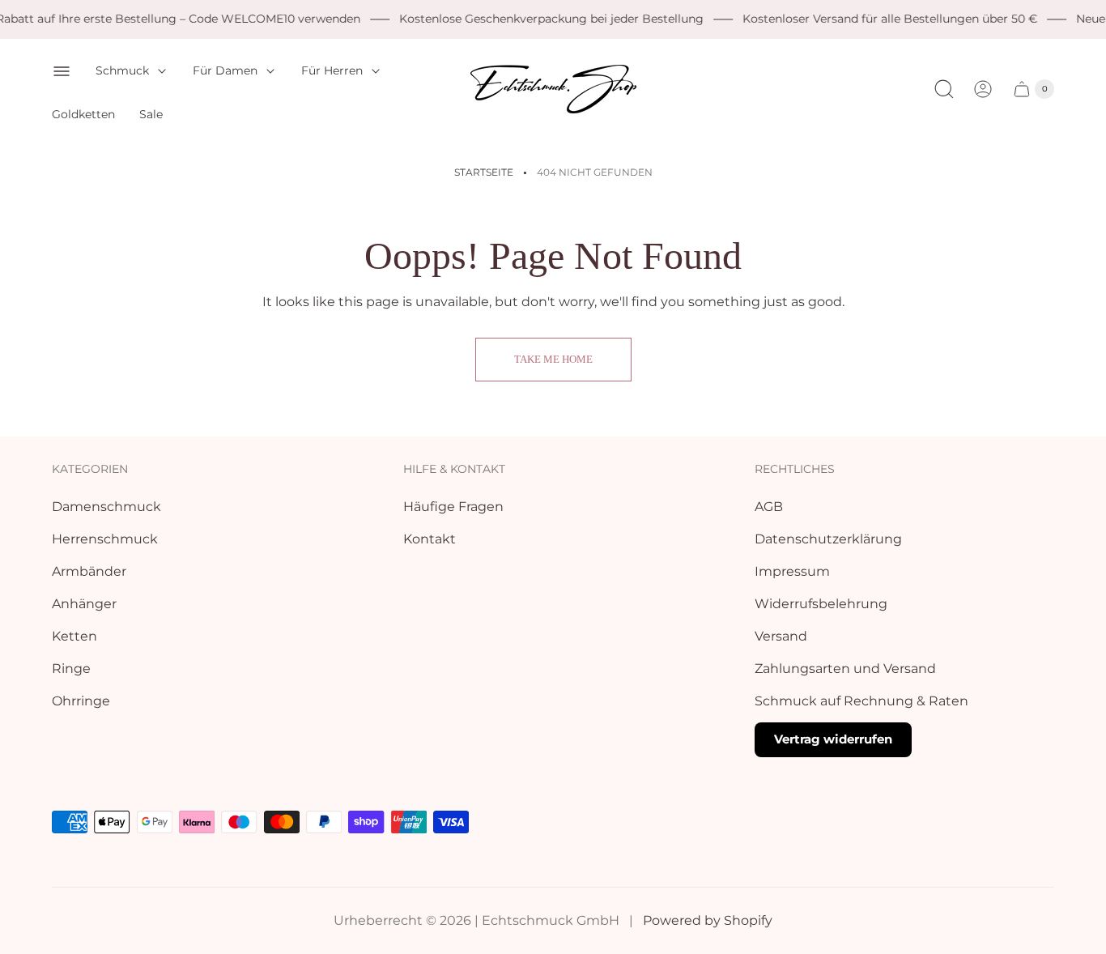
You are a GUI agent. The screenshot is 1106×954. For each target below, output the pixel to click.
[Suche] (944, 89)
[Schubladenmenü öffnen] (61, 71)
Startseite (483, 172)
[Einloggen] (983, 89)
